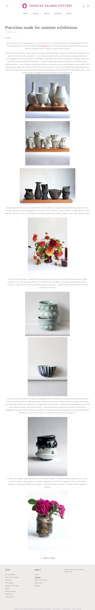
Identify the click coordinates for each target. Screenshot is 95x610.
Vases (7, 588)
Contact (38, 586)
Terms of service (76, 609)
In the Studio (10, 574)
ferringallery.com (44, 46)
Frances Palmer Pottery (25, 609)
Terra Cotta (9, 597)
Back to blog (49, 558)
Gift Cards (9, 583)
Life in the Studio (12, 577)
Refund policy (56, 609)
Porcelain (9, 594)
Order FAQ (38, 583)
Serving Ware (10, 591)
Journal (38, 577)
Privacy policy (66, 609)
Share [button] (9, 38)
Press (37, 574)
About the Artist (41, 580)
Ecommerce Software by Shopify (41, 609)
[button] (7, 6)
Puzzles (8, 580)
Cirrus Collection (12, 586)
